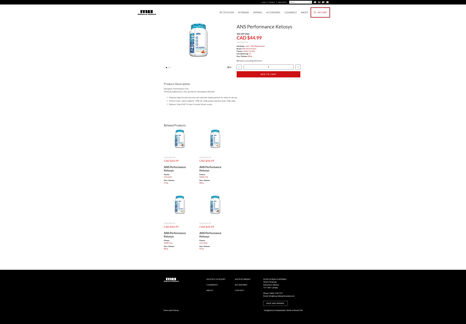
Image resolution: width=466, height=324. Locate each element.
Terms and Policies (171, 310)
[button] (297, 67)
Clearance (290, 12)
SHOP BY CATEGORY (215, 279)
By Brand (243, 12)
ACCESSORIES (241, 285)
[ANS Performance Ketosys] (180, 141)
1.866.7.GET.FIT (282, 2)
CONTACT (240, 290)
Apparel (257, 12)
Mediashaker (280, 310)
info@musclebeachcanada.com (282, 296)
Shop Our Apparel (275, 303)
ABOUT (209, 290)
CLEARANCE (212, 285)
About (304, 12)
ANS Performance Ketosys (175, 168)
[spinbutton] (268, 67)
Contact (271, 2)
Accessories (273, 12)
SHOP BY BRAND (242, 279)
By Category (227, 12)
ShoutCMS (298, 310)
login (264, 2)
